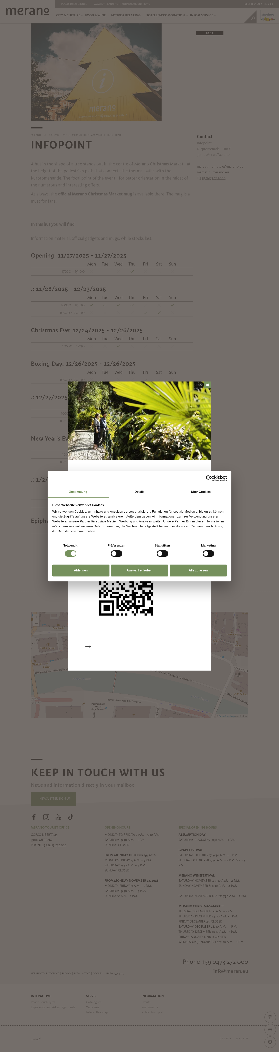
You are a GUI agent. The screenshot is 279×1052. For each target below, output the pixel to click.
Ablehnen (81, 570)
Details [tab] (140, 491)
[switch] (116, 553)
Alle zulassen (198, 570)
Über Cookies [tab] (201, 491)
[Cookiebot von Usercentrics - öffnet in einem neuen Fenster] (209, 478)
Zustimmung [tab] (78, 491)
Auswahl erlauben (139, 570)
